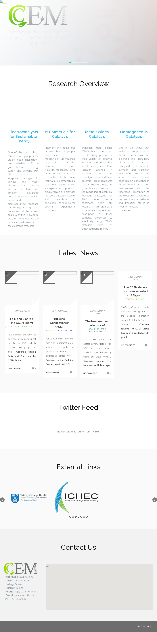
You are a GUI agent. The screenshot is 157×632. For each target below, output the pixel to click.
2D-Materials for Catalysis (60, 134)
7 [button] (87, 517)
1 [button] (70, 517)
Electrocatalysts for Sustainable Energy (23, 136)
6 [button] (84, 517)
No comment (15, 368)
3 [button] (76, 517)
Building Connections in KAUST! (59, 322)
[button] (152, 32)
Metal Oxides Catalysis (97, 134)
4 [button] (78, 517)
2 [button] (73, 517)
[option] (29, 498)
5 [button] (81, 517)
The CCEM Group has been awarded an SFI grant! (135, 291)
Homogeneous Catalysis (134, 134)
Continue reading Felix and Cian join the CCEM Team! (22, 356)
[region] (78, 32)
